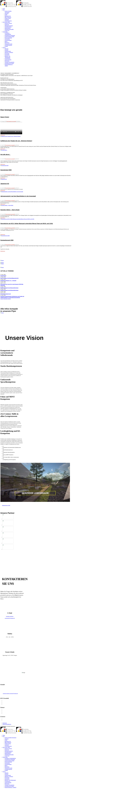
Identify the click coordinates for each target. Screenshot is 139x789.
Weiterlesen (2, 135)
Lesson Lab (7, 30)
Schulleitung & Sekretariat (10, 35)
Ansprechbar (5, 31)
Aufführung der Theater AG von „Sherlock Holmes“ (16, 141)
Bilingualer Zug (8, 741)
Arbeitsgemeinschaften (9, 29)
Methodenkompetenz (9, 25)
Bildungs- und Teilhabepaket (10, 780)
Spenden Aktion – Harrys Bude (9, 210)
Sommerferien (3, 275)
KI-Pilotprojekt (5, 720)
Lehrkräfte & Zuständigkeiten (10, 758)
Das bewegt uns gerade (11, 121)
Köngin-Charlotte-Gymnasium (10, 737)
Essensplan (7, 53)
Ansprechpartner (6, 701)
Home (4, 8)
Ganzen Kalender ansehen (5, 298)
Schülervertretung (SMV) (9, 36)
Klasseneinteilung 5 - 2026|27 (10, 787)
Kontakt (6, 46)
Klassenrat (7, 24)
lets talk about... (5, 154)
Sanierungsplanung (6, 718)
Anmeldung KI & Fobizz (9, 63)
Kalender (6, 774)
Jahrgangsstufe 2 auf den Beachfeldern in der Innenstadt (18, 196)
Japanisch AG (4, 183)
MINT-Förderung (8, 17)
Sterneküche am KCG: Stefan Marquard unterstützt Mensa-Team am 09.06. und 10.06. (26, 223)
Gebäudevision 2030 (6, 505)
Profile (6, 14)
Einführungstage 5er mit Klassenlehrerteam (9, 287)
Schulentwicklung (8, 20)
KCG (4, 9)
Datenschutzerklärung (7, 724)
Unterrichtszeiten (8, 59)
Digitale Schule (8, 18)
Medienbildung (8, 28)
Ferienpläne (7, 54)
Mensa (6, 41)
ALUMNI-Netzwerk (8, 45)
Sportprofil (7, 19)
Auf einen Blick (5, 700)
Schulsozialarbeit (8, 40)
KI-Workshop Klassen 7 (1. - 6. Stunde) (8, 280)
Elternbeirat (7, 42)
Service (4, 47)
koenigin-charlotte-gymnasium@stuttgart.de (10, 693)
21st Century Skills (6, 22)
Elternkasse (7, 60)
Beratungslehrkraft (8, 37)
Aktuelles (6, 48)
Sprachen (7, 13)
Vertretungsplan (8, 51)
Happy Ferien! (4, 117)
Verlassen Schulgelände (9, 62)
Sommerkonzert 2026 (6, 240)
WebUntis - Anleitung (9, 52)
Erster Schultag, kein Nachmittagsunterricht (9, 278)
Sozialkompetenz (8, 26)
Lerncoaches (7, 39)
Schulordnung (7, 58)
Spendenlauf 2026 (6, 170)
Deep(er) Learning (8, 23)
